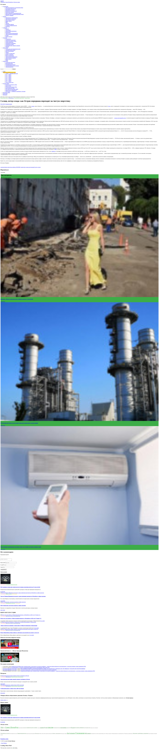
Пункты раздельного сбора (11, 84)
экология (24, 727)
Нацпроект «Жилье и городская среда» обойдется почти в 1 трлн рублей (16, 299)
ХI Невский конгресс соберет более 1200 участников (12, 688)
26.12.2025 (36, 628)
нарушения (21, 727)
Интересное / (11, 98)
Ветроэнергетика (9, 63)
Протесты (7, 26)
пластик (50, 727)
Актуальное (7, 30)
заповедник (23, 167)
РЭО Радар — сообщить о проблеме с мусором (15, 91)
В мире (7, 35)
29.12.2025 (42, 620)
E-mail (2, 564)
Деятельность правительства (11, 17)
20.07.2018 (2, 549)
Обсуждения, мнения (9, 19)
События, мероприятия (56, 733)
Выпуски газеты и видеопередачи (13, 616)
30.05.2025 (2, 683)
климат (35, 727)
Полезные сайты (6, 92)
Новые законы (8, 21)
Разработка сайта (4, 738)
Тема (1, 567)
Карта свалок (8, 85)
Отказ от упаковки (9, 15)
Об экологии (8, 38)
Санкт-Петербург (12, 727)
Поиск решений (8, 36)
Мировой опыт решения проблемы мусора (14, 14)
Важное (7, 28)
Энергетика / (27, 98)
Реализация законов (9, 24)
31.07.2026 (2, 600)
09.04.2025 (2, 693)
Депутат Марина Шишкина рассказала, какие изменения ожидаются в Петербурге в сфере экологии (23, 596)
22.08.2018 (2, 301)
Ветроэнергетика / (4, 98)
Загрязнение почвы (9, 44)
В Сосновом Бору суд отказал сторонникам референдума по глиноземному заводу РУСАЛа (30, 667)
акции (42, 727)
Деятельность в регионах (10, 18)
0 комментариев (8, 104)
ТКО (1, 727)
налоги (68, 727)
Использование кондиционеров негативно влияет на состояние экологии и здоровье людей (20, 546)
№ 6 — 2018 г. (8, 80)
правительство (30, 727)
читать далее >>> (4, 700)
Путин (45, 727)
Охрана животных (9, 42)
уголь (109, 106)
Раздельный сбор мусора (10, 8)
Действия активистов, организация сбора (14, 7)
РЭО (4, 727)
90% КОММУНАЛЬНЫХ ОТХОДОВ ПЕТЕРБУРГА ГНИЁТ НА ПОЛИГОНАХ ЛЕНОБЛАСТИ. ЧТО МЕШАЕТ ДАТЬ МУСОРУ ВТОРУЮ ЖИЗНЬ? (53, 668)
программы (63, 727)
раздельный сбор (87, 727)
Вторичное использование (11, 10)
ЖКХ (6, 22)
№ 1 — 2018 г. (8, 74)
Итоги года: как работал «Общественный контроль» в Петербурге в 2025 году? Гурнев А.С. (21, 618)
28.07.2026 (2, 610)
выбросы (53, 151)
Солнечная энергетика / (19, 98)
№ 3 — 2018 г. (8, 76)
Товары (7, 52)
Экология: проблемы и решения (140, 733)
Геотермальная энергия (10, 64)
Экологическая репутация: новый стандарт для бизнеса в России (15, 679)
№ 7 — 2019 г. (8, 81)
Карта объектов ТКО (9, 88)
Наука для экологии (9, 55)
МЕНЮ (2, 1)
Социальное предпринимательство (12, 49)
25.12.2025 (31, 635)
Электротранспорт (9, 66)
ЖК (17, 167)
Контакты (5, 94)
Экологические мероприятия (11, 33)
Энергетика (50, 733)
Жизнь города (8, 59)
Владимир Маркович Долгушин (10, 668)
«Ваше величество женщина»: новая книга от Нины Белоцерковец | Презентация (18, 625)
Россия (73, 727)
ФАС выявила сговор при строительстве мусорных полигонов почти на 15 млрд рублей (20, 587)
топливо (39, 727)
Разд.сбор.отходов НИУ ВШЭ (11, 89)
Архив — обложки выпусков (11, 73)
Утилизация (17, 603)
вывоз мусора (93, 727)
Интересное (7, 32)
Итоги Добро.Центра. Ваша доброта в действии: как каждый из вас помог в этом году (19, 632)
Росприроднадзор (56, 727)
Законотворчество (21, 733)
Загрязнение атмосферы (10, 43)
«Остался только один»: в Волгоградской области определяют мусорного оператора (38, 669)
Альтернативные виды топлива (12, 65)
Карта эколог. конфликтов (10, 90)
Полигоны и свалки (9, 12)
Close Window (3, 743)
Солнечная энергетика (10, 62)
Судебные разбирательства (11, 25)
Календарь (5, 93)
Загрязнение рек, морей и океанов (12, 45)
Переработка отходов (9, 9)
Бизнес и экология (9, 54)
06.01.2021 (2, 104)
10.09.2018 (2, 425)
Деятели (7, 23)
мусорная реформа (79, 727)
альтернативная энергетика (6, 167)
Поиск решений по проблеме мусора (13, 13)
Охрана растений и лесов (10, 41)
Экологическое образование (11, 56)
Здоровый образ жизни (10, 50)
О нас (4, 71)
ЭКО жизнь (14, 593)
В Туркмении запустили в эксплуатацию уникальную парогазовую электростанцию (19, 423)
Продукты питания (9, 51)
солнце (32, 106)
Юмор (6, 60)
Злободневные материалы (10, 31)
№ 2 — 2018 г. (8, 75)
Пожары (7, 46)
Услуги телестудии (9, 82)
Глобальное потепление (10, 40)
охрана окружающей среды (120, 118)
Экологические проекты (10, 57)
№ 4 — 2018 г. (8, 78)
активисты (96, 727)
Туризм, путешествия (10, 53)
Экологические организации (11, 34)
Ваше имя (2, 562)
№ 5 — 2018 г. (8, 79)
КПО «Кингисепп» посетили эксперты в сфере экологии (13, 605)
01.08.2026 (2, 591)
